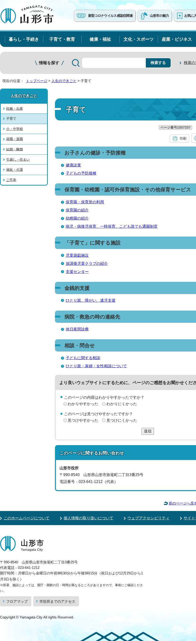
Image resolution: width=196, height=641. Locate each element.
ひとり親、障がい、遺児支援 (90, 300)
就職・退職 (14, 139)
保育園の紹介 (77, 210)
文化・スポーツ (139, 39)
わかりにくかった (121, 404)
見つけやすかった (83, 420)
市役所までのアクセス (57, 601)
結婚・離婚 (14, 149)
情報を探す (49, 63)
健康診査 (73, 165)
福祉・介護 (14, 169)
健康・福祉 (100, 39)
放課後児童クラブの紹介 (87, 263)
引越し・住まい (18, 159)
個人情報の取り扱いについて (88, 518)
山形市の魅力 (159, 15)
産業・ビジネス (177, 39)
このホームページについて (26, 518)
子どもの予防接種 (81, 173)
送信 (148, 431)
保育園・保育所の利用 (85, 202)
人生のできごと (63, 81)
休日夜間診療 (77, 329)
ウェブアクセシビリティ (148, 518)
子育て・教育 (62, 39)
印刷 (183, 138)
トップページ (36, 81)
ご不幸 (11, 180)
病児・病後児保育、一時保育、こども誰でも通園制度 (112, 226)
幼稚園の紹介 (77, 218)
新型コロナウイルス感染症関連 (110, 15)
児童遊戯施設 (77, 255)
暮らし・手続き (24, 39)
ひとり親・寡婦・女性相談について (96, 366)
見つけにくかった (121, 420)
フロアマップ (17, 601)
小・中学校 (14, 129)
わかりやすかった (83, 404)
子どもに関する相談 (83, 358)
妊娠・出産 (14, 108)
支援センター (77, 272)
